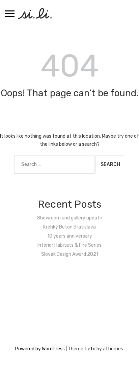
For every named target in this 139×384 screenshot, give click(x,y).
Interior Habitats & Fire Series (69, 245)
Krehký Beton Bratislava (69, 227)
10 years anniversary (69, 236)
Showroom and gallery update (69, 218)
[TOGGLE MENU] (10, 13)
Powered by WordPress (40, 349)
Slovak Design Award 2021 (69, 254)
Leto (90, 349)
